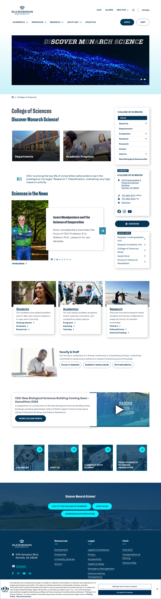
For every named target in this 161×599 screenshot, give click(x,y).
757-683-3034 (129, 199)
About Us (123, 123)
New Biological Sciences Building (133, 159)
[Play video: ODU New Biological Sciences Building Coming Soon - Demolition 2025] (119, 409)
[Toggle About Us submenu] (146, 123)
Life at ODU (72, 22)
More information (23, 597)
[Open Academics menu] (27, 22)
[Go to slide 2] (57, 259)
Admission (37, 22)
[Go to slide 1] (54, 259)
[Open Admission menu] (45, 22)
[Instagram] (18, 573)
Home (123, 118)
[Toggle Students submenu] (146, 138)
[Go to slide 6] (67, 259)
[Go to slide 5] (65, 259)
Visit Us (123, 154)
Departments (20, 133)
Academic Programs (75, 133)
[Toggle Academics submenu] (146, 133)
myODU (145, 10)
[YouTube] (24, 573)
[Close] (157, 588)
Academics (19, 22)
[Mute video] (145, 79)
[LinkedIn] (30, 573)
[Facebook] (13, 573)
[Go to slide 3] (59, 259)
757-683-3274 (128, 195)
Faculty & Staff (69, 352)
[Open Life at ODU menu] (81, 22)
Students (123, 139)
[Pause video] (141, 79)
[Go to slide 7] (70, 259)
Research (55, 22)
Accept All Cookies (125, 592)
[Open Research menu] (63, 22)
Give (99, 10)
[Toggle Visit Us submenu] (146, 154)
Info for (121, 10)
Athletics (90, 22)
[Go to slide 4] (62, 259)
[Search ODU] (133, 10)
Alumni (109, 10)
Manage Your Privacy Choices (124, 586)
